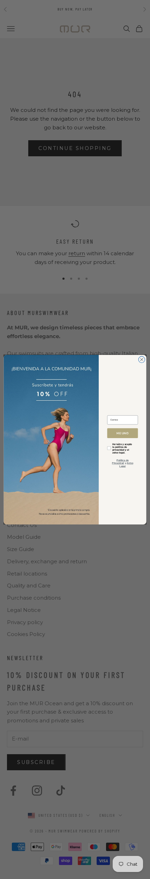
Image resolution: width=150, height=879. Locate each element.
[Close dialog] (141, 359)
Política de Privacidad (120, 461)
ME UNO (122, 432)
